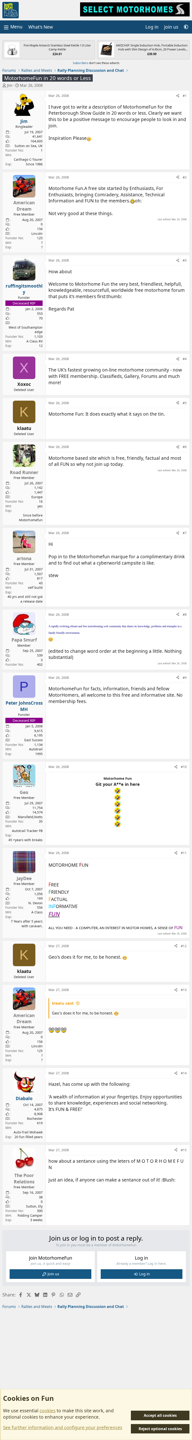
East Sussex (33, 740)
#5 (185, 403)
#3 (185, 260)
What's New (40, 27)
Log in (144, 1274)
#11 (184, 853)
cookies (47, 1411)
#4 (185, 359)
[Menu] (12, 26)
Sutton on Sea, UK (29, 146)
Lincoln (37, 233)
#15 (184, 1150)
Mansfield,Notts (30, 817)
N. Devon (35, 903)
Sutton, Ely (34, 1206)
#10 (184, 766)
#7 (185, 533)
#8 (185, 614)
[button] (186, 27)
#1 (185, 95)
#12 (184, 946)
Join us (53, 1274)
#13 (184, 990)
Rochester (35, 1118)
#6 (185, 447)
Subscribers (80, 63)
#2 (185, 177)
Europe (37, 497)
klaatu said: (63, 1003)
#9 (185, 677)
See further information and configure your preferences (62, 1428)
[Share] (177, 96)
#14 (184, 1073)
